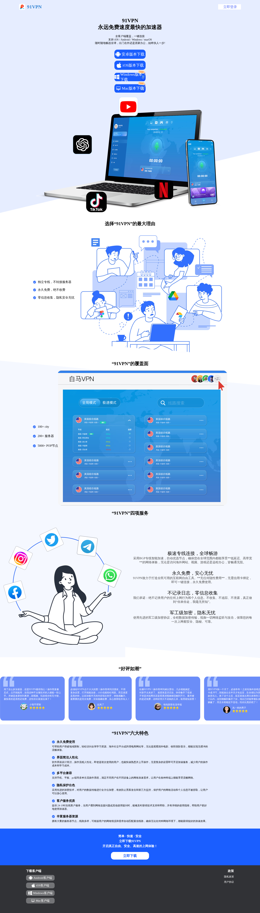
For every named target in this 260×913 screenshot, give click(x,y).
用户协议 (229, 881)
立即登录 (230, 7)
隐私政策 (229, 876)
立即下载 (130, 856)
